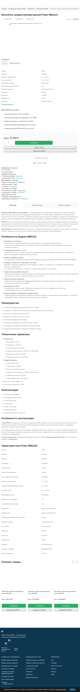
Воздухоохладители (32, 677)
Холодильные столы (7, 676)
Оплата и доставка (56, 666)
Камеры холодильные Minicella (35, 663)
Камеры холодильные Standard (35, 660)
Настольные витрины (7, 679)
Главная (3, 9)
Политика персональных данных (5, 649)
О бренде (53, 663)
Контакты (53, 668)
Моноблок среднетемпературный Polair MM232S (38, 592)
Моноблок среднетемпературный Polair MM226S (12, 592)
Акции (52, 674)
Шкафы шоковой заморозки (9, 660)
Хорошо (72, 689)
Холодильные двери (32, 666)
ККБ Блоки (29, 674)
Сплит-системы (30, 668)
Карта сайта (16, 649)
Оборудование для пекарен (9, 666)
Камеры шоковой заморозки (9, 663)
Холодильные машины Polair (17, 9)
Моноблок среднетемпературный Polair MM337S (65, 592)
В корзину (33, 143)
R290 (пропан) (15, 63)
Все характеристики (7, 104)
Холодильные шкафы (7, 668)
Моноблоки (31, 9)
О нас (52, 660)
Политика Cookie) (61, 689)
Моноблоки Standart (42, 9)
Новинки (53, 671)
